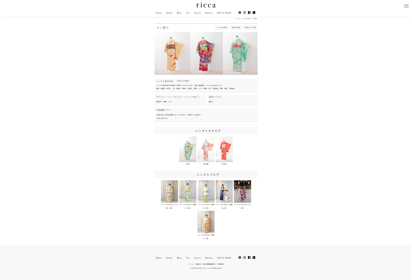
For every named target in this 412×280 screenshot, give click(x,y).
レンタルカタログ (208, 131)
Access (197, 13)
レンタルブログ (208, 174)
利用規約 (221, 264)
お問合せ (198, 264)
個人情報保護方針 (209, 264)
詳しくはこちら (162, 118)
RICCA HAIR (224, 13)
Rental (209, 13)
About (169, 13)
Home (159, 13)
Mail (179, 13)
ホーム (190, 264)
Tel (188, 13)
